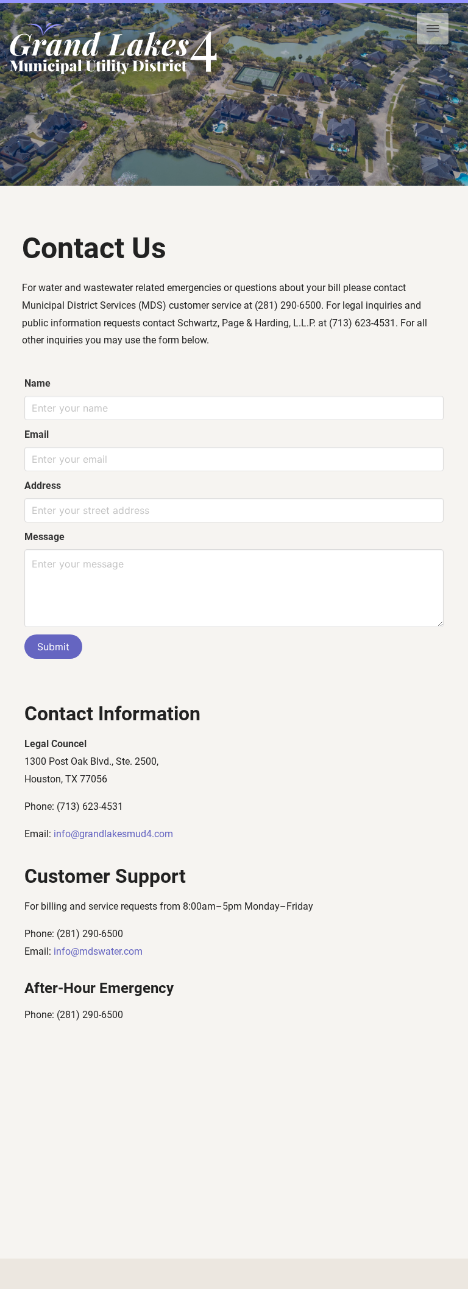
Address (42, 485)
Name (37, 383)
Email (36, 434)
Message (44, 537)
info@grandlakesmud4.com (113, 834)
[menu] (432, 28)
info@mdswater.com (98, 951)
